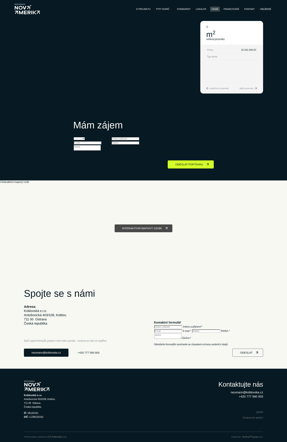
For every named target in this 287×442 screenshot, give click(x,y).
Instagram (260, 404)
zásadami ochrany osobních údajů (129, 156)
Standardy (184, 9)
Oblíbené (265, 9)
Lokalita (201, 9)
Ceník (215, 9)
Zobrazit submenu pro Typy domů (171, 9)
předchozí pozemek (219, 88)
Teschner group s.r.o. (252, 437)
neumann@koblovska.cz (46, 352)
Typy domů (162, 9)
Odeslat (246, 352)
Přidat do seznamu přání (255, 27)
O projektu (143, 9)
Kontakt (249, 9)
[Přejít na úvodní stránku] (27, 9)
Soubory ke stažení (253, 417)
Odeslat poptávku (189, 164)
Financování (231, 9)
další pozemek (246, 88)
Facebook (253, 404)
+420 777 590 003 (88, 352)
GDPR (259, 412)
